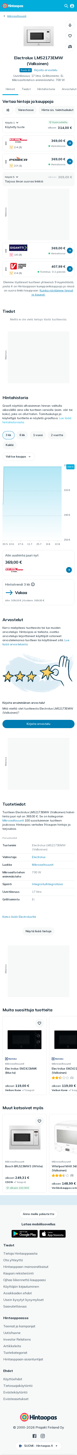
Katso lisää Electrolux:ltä (19, 917)
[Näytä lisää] (6, 143)
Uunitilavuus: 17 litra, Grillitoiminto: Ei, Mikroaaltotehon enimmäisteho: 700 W (38, 78)
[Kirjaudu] (72, 5)
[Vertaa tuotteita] (70, 46)
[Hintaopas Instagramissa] (42, 1436)
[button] (70, 25)
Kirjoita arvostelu (45, 70)
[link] (24, 1055)
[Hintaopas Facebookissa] (34, 1436)
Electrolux (38, 857)
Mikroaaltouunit (16, 16)
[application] (38, 505)
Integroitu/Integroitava (47, 884)
